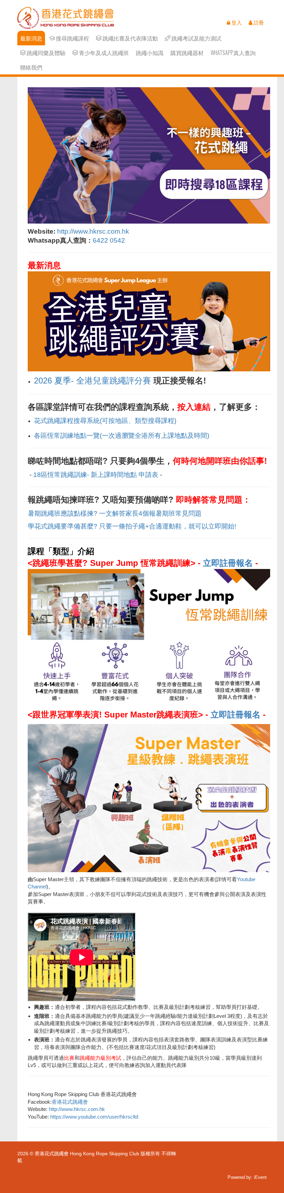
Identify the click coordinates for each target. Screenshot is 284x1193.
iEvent (260, 1177)
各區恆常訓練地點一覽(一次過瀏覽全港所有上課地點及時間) (121, 435)
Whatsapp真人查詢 (233, 52)
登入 (236, 22)
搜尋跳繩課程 (72, 38)
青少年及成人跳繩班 (103, 52)
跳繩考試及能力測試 (195, 38)
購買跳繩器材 (187, 52)
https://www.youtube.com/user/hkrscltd (94, 1117)
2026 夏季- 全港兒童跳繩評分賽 (92, 380)
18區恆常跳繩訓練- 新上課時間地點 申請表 (95, 474)
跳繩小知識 (149, 52)
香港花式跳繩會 (70, 1102)
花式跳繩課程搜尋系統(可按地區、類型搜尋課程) (105, 420)
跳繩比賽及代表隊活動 (129, 38)
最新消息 (31, 38)
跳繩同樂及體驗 (45, 52)
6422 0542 (109, 240)
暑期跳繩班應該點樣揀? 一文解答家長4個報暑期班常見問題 (115, 513)
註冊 (258, 22)
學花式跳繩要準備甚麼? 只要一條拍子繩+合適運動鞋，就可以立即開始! (132, 526)
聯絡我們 (31, 67)
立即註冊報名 (228, 563)
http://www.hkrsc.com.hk (93, 231)
